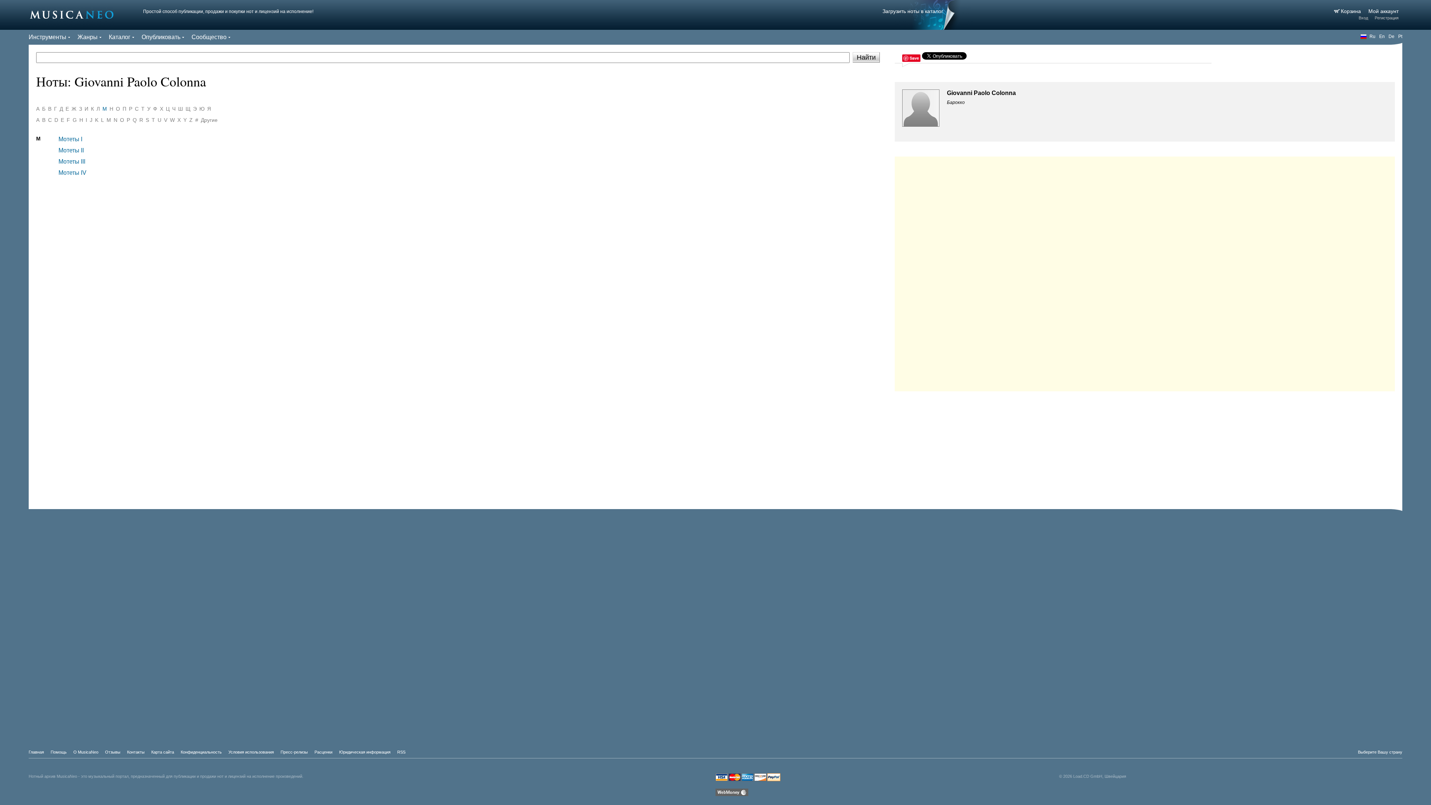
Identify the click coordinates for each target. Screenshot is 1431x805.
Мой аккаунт (1383, 11)
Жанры (88, 37)
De (1391, 36)
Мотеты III (72, 161)
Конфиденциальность (201, 752)
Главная (36, 752)
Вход (1363, 18)
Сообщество (209, 37)
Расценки (323, 752)
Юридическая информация (365, 752)
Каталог (119, 37)
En (1382, 36)
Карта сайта (162, 752)
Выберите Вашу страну (1380, 752)
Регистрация (1387, 18)
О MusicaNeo (85, 752)
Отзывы (112, 752)
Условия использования (251, 752)
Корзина (1351, 11)
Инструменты (47, 37)
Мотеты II (71, 150)
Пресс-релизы (294, 752)
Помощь (59, 752)
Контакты (136, 752)
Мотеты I (70, 139)
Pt (1400, 36)
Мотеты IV (72, 173)
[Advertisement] (1145, 272)
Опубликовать (161, 37)
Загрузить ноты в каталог (912, 11)
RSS (401, 752)
